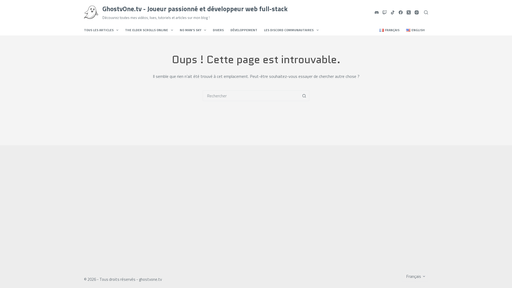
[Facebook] (401, 12)
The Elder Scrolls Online (146, 30)
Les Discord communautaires (289, 30)
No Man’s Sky (190, 30)
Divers (218, 30)
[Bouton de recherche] (304, 96)
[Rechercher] (426, 12)
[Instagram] (417, 12)
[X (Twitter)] (409, 12)
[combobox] (251, 95)
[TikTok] (393, 12)
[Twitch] (385, 12)
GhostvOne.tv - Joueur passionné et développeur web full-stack (194, 9)
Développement (243, 30)
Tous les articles (99, 30)
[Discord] (377, 12)
